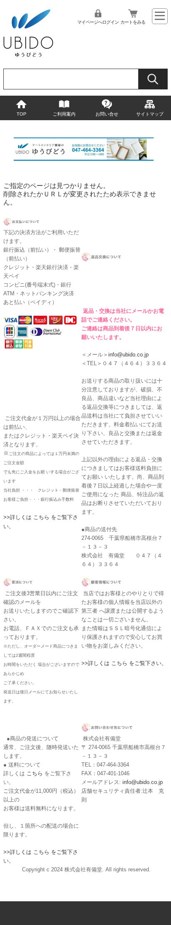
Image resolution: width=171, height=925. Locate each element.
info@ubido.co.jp (128, 354)
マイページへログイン (98, 22)
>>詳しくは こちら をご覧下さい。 (124, 663)
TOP (21, 113)
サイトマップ (150, 113)
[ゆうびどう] (28, 55)
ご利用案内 (64, 113)
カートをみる (132, 22)
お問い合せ (106, 113)
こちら (35, 773)
